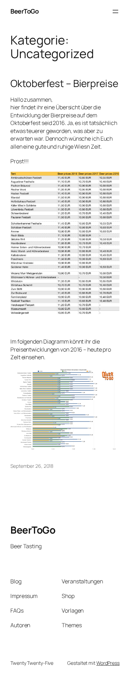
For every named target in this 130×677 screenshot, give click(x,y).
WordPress (108, 663)
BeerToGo (24, 11)
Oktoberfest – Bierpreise (64, 83)
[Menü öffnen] (115, 11)
